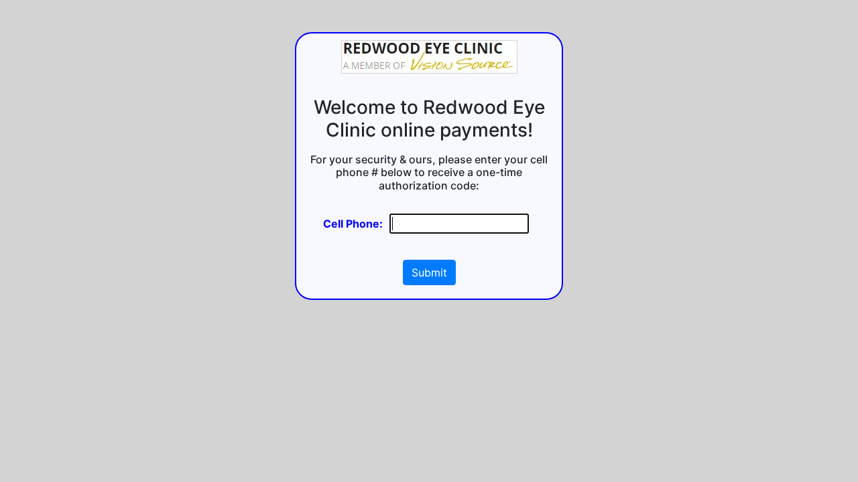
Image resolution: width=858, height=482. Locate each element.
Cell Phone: (353, 223)
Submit (429, 272)
